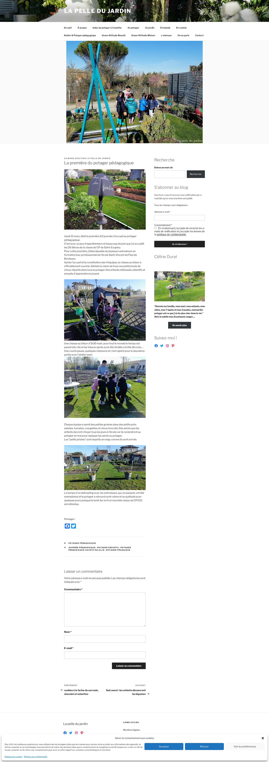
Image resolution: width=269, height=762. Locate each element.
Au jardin (149, 27)
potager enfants (108, 547)
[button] (262, 738)
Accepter (164, 746)
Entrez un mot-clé (163, 167)
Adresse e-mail (162, 212)
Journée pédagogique (82, 547)
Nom (68, 631)
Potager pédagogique (82, 543)
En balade (165, 27)
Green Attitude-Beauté (113, 35)
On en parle (183, 35)
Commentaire (73, 589)
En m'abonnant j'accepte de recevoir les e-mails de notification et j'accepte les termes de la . (179, 231)
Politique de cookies (13, 756)
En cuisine (181, 27)
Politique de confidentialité (35, 756)
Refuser (204, 746)
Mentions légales (131, 729)
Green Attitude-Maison (143, 35)
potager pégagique (118, 550)
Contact (199, 35)
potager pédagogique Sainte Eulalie (99, 548)
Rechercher (196, 174)
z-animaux (166, 35)
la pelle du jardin (98, 158)
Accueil (68, 27)
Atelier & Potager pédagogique (80, 35)
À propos (82, 27)
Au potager (133, 27)
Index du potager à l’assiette (107, 27)
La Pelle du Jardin (97, 10)
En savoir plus (179, 325)
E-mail (68, 648)
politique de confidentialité (171, 234)
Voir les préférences (245, 746)
